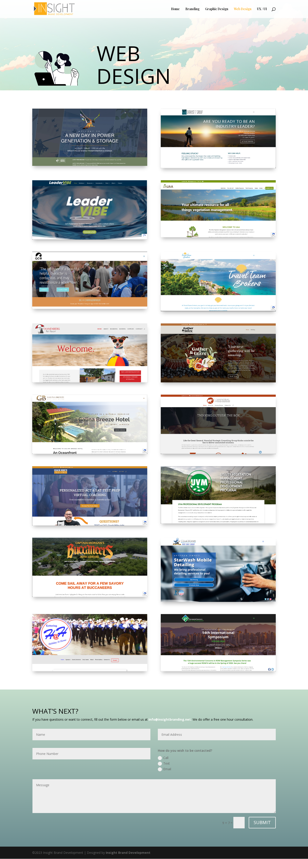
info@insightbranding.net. (170, 719)
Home (175, 9)
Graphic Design (216, 9)
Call (165, 758)
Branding (192, 9)
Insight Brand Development (128, 852)
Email (167, 769)
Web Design (242, 9)
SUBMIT (262, 822)
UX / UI (262, 9)
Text (166, 763)
